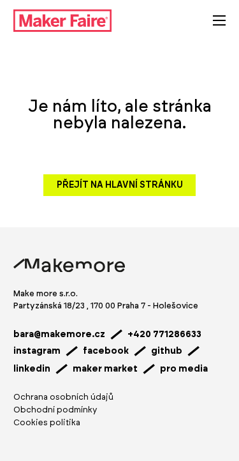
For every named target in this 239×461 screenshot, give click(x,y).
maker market (105, 369)
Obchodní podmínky (55, 410)
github (166, 351)
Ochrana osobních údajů (63, 397)
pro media (184, 369)
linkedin (31, 369)
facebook (106, 351)
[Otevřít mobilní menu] (219, 20)
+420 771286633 (164, 334)
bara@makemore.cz (59, 334)
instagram (37, 351)
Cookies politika (46, 423)
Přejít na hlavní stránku (120, 185)
